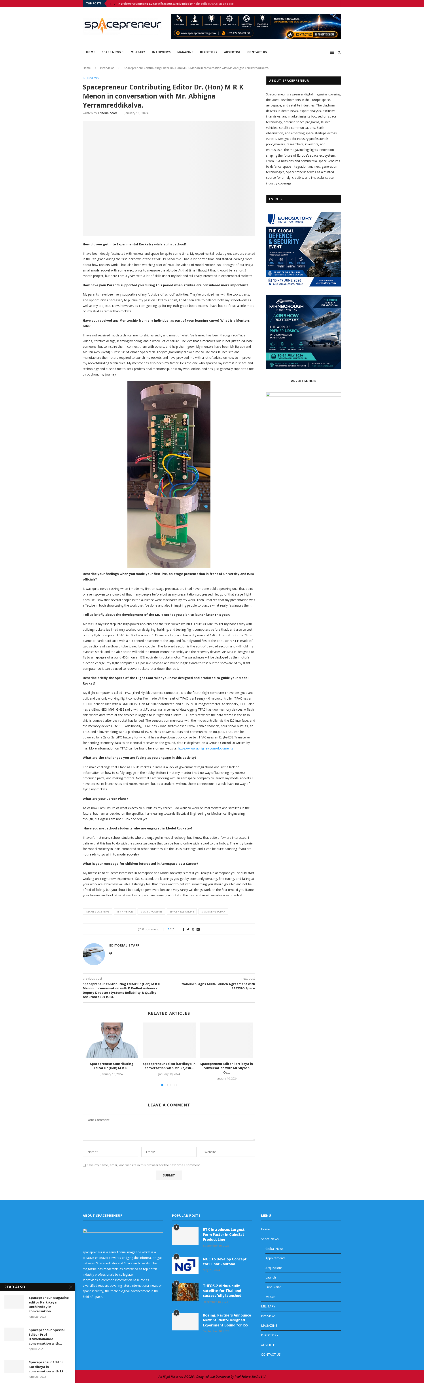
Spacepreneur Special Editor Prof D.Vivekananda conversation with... (46, 1336)
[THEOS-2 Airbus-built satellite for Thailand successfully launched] (185, 1292)
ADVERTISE (232, 52)
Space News (111, 52)
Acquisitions (273, 1268)
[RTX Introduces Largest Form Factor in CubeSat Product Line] (185, 1236)
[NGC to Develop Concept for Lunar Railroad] (185, 1265)
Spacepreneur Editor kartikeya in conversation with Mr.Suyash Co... (226, 1068)
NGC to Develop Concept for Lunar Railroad (225, 1261)
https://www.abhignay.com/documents (205, 748)
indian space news (97, 911)
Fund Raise (273, 1287)
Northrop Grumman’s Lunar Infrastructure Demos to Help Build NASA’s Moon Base (176, 4)
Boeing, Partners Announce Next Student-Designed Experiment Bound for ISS (227, 1320)
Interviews (161, 52)
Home (90, 52)
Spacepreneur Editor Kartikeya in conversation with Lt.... (48, 1366)
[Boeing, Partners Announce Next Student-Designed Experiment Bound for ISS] (185, 1321)
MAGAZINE (185, 52)
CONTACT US (257, 52)
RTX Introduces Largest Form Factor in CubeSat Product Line (224, 1234)
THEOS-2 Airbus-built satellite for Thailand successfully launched (222, 1290)
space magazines (151, 911)
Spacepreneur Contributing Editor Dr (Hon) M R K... (111, 1066)
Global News (274, 1248)
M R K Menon (125, 911)
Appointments (275, 1258)
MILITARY (138, 52)
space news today (213, 911)
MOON (270, 1297)
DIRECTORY (209, 52)
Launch (270, 1277)
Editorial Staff (107, 113)
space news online (182, 911)
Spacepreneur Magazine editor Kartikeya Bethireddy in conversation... (49, 1304)
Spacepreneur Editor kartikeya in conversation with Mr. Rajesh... (169, 1066)
